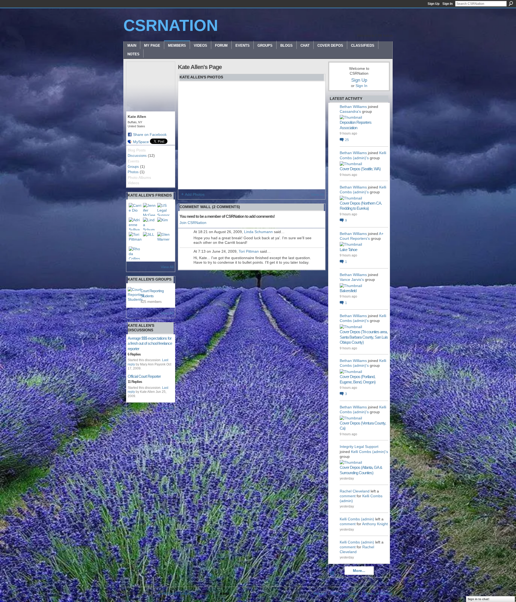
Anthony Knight (375, 524)
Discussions (137, 156)
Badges (319, 593)
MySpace (141, 142)
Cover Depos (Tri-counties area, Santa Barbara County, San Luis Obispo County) (364, 336)
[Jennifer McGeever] (149, 209)
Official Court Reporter (144, 376)
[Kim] (163, 223)
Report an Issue (345, 593)
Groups (133, 167)
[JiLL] (149, 238)
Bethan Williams (353, 106)
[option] (251, 135)
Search (511, 3)
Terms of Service (378, 593)
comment (348, 496)
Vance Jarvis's (352, 279)
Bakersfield (348, 290)
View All (167, 267)
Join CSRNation (193, 222)
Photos (133, 172)
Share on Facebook (150, 134)
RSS (332, 573)
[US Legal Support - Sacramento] (163, 209)
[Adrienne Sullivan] (135, 223)
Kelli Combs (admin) (357, 519)
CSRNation (170, 25)
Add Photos (195, 194)
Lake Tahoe (348, 249)
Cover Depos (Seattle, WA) (360, 168)
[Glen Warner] (163, 238)
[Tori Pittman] (135, 238)
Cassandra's (350, 111)
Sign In (447, 4)
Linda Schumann (258, 232)
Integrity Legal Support (359, 446)
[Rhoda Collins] (135, 252)
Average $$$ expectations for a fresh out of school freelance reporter (150, 343)
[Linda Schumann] (149, 223)
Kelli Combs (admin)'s (369, 451)
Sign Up (433, 4)
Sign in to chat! (478, 599)
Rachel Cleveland (355, 491)
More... (359, 570)
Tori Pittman (249, 251)
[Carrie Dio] (135, 209)
